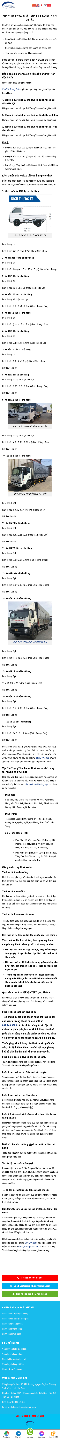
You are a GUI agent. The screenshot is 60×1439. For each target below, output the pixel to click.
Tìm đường (6, 1437)
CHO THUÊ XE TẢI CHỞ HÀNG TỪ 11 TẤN (30, 642)
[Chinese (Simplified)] (34, 5)
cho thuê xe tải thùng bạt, (36, 784)
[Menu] (55, 5)
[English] (38, 5)
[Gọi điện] (30, 1432)
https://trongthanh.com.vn (30, 1246)
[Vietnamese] (49, 5)
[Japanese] (42, 5)
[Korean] (45, 5)
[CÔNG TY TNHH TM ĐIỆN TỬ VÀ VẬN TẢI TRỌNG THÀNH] (8, 5)
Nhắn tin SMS (53, 1437)
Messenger (41, 1437)
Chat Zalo (18, 1437)
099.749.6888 (31, 1242)
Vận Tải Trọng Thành (11, 89)
